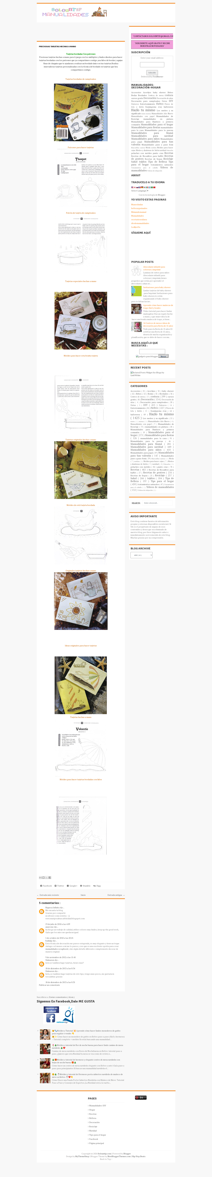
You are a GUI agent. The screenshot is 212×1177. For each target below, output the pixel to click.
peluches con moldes (142, 153)
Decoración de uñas (165, 98)
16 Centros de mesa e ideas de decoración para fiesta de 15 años (158, 324)
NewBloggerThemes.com (119, 1156)
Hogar (92, 1109)
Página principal (96, 1143)
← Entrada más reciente (48, 895)
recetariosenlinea (139, 219)
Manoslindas (137, 204)
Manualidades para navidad (152, 135)
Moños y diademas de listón (148, 150)
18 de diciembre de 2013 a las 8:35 (60, 982)
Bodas (134, 95)
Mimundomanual (138, 212)
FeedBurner (158, 76)
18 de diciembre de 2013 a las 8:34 (60, 968)
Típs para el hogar (97, 1134)
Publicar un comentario (49, 985)
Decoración (150, 98)
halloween (168, 106)
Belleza (92, 1118)
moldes (154, 148)
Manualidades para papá (142, 452)
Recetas (168, 153)
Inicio (83, 895)
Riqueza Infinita (52, 907)
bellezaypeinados (139, 208)
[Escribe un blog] (43, 877)
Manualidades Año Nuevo (162, 113)
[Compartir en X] (46, 877)
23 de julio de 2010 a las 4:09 (57, 924)
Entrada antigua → (116, 895)
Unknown (50, 960)
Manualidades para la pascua (159, 130)
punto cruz (158, 153)
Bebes (170, 92)
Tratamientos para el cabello (145, 168)
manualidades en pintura (158, 119)
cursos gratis (137, 98)
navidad (163, 150)
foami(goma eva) (154, 106)
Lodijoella (135, 227)
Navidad (93, 1130)
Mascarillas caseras (138, 148)
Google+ (73, 885)
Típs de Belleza (158, 161)
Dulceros (135, 104)
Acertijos (148, 92)
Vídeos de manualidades (160, 487)
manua (149, 114)
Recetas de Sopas (154, 159)
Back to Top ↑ (106, 1159)
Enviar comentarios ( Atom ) (62, 997)
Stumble (86, 885)
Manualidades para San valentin (152, 143)
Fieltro (160, 103)
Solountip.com (104, 1153)
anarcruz (49, 926)
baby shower (160, 92)
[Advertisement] (60, 33)
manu (143, 114)
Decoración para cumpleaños (146, 101)
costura (169, 95)
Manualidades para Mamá (152, 133)
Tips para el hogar (162, 481)
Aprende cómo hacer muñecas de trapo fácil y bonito (158, 306)
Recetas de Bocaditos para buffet (147, 156)
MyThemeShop (82, 1156)
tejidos (143, 161)
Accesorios (137, 92)
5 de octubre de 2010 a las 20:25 (59, 938)
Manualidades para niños (146, 138)
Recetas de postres (154, 472)
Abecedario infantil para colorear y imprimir (154, 268)
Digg (98, 885)
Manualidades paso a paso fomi (157, 144)
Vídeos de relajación (154, 171)
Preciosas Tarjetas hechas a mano (57, 46)
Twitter (60, 885)
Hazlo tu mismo (144, 110)
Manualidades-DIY (97, 1105)
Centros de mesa (156, 95)
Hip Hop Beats (139, 1156)
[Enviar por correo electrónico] (40, 877)
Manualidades (137, 215)
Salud (135, 161)
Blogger (161, 194)
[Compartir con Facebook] (49, 877)
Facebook (47, 885)
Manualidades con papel (143, 116)
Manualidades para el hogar (157, 124)
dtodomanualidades (140, 223)
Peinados (170, 150)
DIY (171, 101)
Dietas (165, 101)
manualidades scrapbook (56, 949)
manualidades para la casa (154, 438)
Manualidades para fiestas (146, 127)
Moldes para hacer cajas (153, 461)
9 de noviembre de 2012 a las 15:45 (60, 957)
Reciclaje (168, 158)
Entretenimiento (148, 104)
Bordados (143, 95)
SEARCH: (136, 503)
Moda (148, 147)
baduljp (49, 940)
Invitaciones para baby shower (157, 287)
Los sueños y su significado (156, 418)
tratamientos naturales (162, 164)
